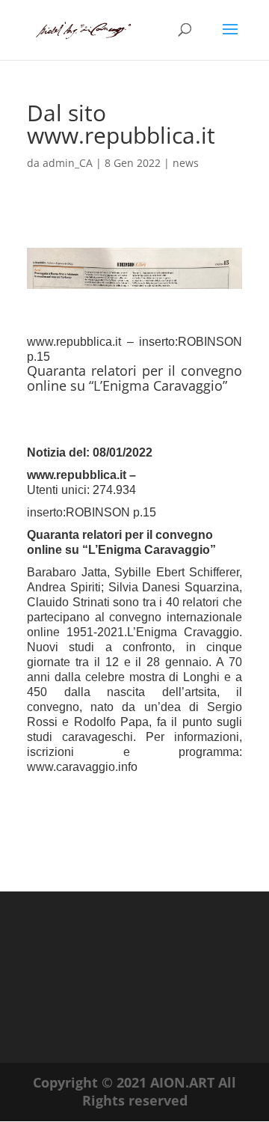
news (186, 163)
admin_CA (68, 163)
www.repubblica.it (78, 475)
